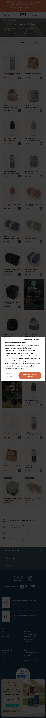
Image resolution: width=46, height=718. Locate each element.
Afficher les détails (11, 375)
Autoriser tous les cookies (30, 375)
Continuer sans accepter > (32, 339)
